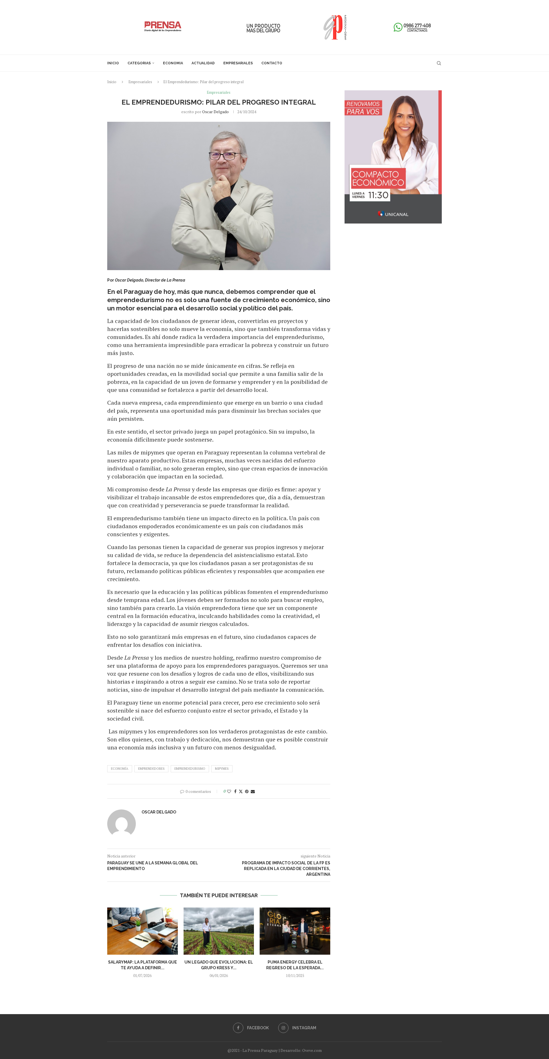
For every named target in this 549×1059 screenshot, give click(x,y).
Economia (173, 63)
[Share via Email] (253, 791)
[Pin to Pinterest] (246, 791)
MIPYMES (222, 769)
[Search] (439, 63)
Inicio (113, 63)
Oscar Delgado (215, 111)
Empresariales (238, 63)
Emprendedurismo (189, 769)
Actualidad (203, 63)
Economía (119, 769)
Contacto (271, 63)
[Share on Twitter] (241, 791)
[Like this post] (229, 791)
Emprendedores (151, 769)
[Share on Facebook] (235, 791)
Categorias (139, 63)
